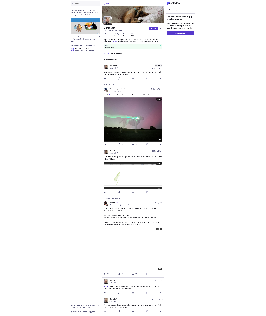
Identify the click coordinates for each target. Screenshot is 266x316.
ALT (160, 139)
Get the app (85, 311)
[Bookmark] (147, 78)
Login (181, 38)
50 (114, 36)
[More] (161, 78)
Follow (153, 28)
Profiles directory (95, 305)
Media (112, 53)
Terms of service (85, 307)
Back (108, 4)
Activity (106, 53)
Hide (159, 99)
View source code (82, 313)
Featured (119, 53)
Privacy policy (75, 307)
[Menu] (160, 28)
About (83, 305)
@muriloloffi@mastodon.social (113, 30)
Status (87, 305)
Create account (180, 33)
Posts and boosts (110, 60)
